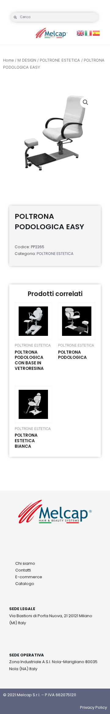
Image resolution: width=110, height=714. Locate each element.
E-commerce (28, 577)
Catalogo (24, 584)
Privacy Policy (93, 707)
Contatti (23, 570)
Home (8, 60)
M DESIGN (26, 60)
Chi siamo (25, 563)
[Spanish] (97, 32)
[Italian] (89, 32)
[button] (85, 102)
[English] (81, 32)
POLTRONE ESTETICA (60, 60)
